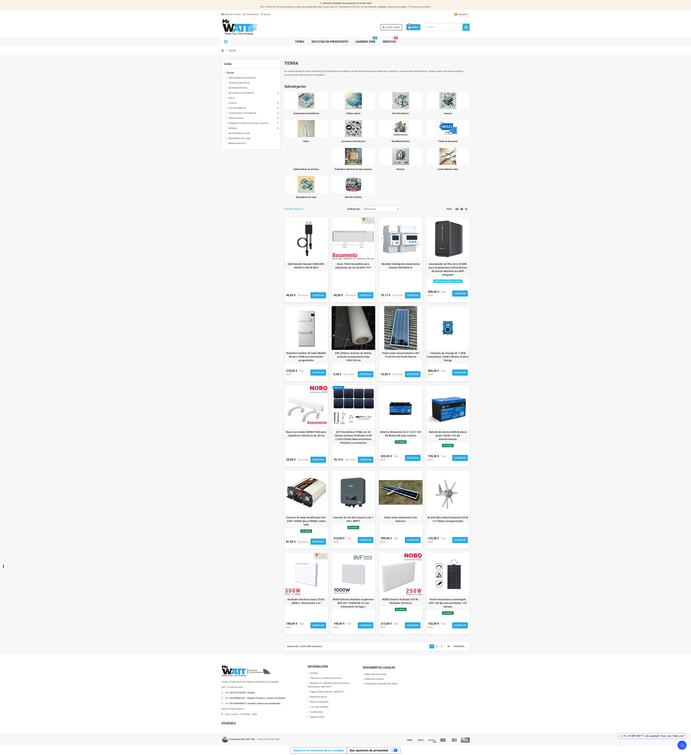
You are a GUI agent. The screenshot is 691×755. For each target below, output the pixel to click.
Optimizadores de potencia (306, 169)
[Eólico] (306, 128)
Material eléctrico (353, 197)
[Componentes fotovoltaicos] (306, 100)
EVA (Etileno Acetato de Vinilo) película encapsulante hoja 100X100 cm (353, 357)
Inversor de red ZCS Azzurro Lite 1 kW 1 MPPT (353, 519)
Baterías (401, 169)
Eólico (306, 141)
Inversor (448, 113)
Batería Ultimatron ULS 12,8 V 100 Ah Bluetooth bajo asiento (400, 434)
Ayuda (265, 14)
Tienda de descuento (448, 141)
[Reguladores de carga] (306, 184)
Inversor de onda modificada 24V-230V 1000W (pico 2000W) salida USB (306, 521)
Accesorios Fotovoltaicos (353, 141)
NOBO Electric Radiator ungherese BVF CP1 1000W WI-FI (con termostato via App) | (353, 603)
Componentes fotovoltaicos (306, 113)
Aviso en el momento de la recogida (318, 750)
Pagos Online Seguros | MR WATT (327, 691)
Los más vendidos (319, 706)
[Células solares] (353, 100)
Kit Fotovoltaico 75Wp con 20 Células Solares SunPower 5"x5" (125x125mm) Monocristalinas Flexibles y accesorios (353, 437)
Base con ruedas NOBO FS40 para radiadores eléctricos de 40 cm (306, 434)
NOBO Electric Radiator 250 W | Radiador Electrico (400, 601)
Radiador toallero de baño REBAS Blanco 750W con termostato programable (306, 357)
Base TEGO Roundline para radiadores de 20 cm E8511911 (353, 266)
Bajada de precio (318, 696)
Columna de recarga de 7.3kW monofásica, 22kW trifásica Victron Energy (448, 357)
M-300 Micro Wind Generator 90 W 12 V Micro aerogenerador (448, 519)
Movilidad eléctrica (401, 141)
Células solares (353, 113)
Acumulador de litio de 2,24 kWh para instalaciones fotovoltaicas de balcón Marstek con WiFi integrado (448, 269)
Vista (449, 209)
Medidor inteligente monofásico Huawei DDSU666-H (400, 266)
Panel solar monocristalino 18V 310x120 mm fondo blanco (400, 355)
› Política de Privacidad (374, 674)
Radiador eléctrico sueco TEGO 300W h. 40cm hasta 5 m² (306, 601)
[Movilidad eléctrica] (401, 128)
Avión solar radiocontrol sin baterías (400, 519)
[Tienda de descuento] (448, 128)
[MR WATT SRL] (239, 27)
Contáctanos (252, 14)
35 (448, 646)
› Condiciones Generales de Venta (380, 683)
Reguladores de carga (306, 197)
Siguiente (460, 646)
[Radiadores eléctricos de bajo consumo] (353, 156)
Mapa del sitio (317, 717)
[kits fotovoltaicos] (401, 100)
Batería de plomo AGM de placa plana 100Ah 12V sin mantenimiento (448, 436)
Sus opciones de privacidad (369, 750)
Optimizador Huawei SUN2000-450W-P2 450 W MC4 (306, 266)
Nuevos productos (319, 701)
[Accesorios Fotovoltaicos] (353, 128)
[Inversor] (448, 100)
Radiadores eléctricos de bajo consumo (353, 169)
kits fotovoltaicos (400, 113)
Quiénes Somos (232, 14)
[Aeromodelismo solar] (448, 156)
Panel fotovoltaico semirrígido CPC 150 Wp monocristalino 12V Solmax (448, 603)
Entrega (314, 673)
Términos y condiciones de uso (326, 678)
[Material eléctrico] (353, 184)
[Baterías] (401, 156)
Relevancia (369, 209)
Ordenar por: (353, 209)
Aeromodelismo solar (448, 169)
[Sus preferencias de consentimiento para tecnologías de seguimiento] (3, 566)
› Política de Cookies (373, 679)
